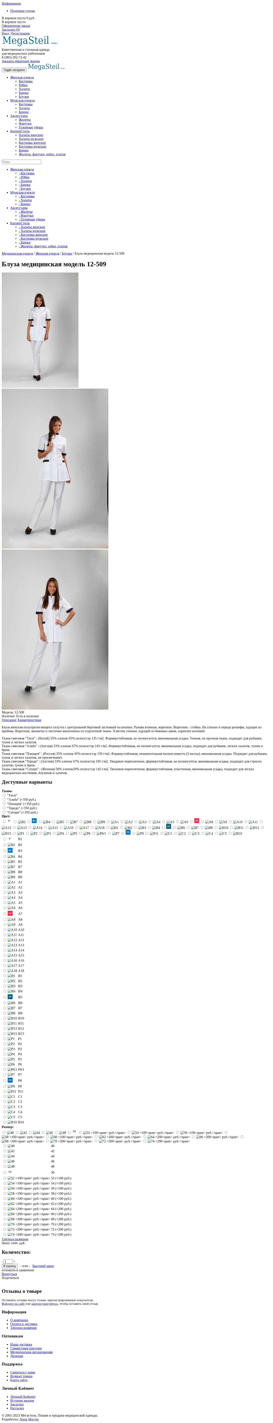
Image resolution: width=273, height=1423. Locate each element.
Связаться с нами (22, 1372)
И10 (21, 1018)
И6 (20, 1003)
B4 (20, 856)
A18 (21, 970)
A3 (20, 892)
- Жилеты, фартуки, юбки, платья (43, 246)
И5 (20, 997)
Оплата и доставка (23, 1324)
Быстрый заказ (43, 1266)
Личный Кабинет (23, 1396)
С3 (20, 1107)
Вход (5, 33)
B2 (20, 845)
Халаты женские (31, 135)
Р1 (20, 1039)
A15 (21, 955)
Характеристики (29, 720)
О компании (19, 1320)
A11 (21, 935)
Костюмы (26, 81)
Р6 (20, 1064)
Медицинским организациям (31, 1352)
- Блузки (25, 188)
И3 (20, 986)
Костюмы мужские (32, 146)
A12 (21, 940)
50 (52, 1172)
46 (52, 1161)
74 (61, 1234)
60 (61, 1198)
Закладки (17, 1404)
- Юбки (24, 177)
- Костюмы (27, 173)
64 (61, 1209)
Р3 (20, 1049)
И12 (21, 1028)
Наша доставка (21, 1344)
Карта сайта (19, 1380)
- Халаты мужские (32, 231)
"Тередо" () (22, 808)
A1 (20, 882)
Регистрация (20, 33)
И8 (20, 1013)
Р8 (20, 1080)
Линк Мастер (29, 1419)
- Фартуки (26, 215)
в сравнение (25, 1270)
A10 (21, 930)
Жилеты (25, 119)
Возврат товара (21, 1376)
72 (61, 1229)
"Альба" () (21, 799)
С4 (20, 1112)
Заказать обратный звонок (21, 61)
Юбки (23, 85)
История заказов (22, 1400)
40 (52, 1146)
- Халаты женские (32, 227)
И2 (20, 981)
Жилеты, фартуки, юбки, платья (42, 154)
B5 (20, 861)
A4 (20, 897)
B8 (20, 872)
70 (61, 1224)
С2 (20, 1102)
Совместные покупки (26, 1348)
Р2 (20, 1044)
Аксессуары (19, 116)
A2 (20, 887)
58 (61, 1193)
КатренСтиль (20, 131)
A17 (21, 965)
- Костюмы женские (33, 234)
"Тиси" (12, 795)
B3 (20, 851)
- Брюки (24, 185)
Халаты (24, 89)
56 (61, 1188)
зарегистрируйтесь (44, 1303)
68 (61, 1219)
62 (61, 1204)
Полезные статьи (22, 11)
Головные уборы (31, 127)
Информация (11, 3)
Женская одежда (22, 77)
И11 (21, 1023)
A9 (20, 924)
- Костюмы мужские (33, 238)
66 (61, 1214)
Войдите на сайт (13, 1303)
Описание (9, 720)
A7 (20, 914)
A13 (21, 945)
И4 (20, 991)
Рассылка (17, 1408)
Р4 (20, 1054)
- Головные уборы (32, 219)
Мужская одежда (22, 100)
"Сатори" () (22, 812)
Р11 (20, 1091)
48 (52, 1166)
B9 (20, 877)
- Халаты (25, 181)
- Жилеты (26, 211)
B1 (20, 839)
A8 (20, 919)
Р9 (20, 1086)
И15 (21, 1033)
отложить (9, 1270)
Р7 (20, 1074)
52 (61, 1178)
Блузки (24, 96)
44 (52, 1156)
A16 (21, 960)
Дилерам (16, 1356)
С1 (20, 1096)
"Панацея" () (23, 804)
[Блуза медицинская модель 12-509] (40, 386)
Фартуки (25, 123)
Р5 (20, 1059)
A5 (20, 902)
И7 (20, 1008)
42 (52, 1151)
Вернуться (9, 1274)
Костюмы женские (32, 142)
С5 (20, 1117)
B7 (20, 867)
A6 (20, 908)
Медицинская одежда (17, 253)
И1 (20, 976)
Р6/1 (21, 1069)
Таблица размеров (15, 1239)
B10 (21, 1122)
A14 (21, 950)
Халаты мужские (31, 139)
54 (61, 1183)
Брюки (24, 93)
